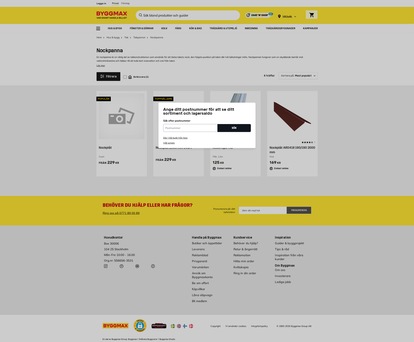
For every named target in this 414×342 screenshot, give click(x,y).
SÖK (234, 127)
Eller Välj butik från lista (175, 137)
